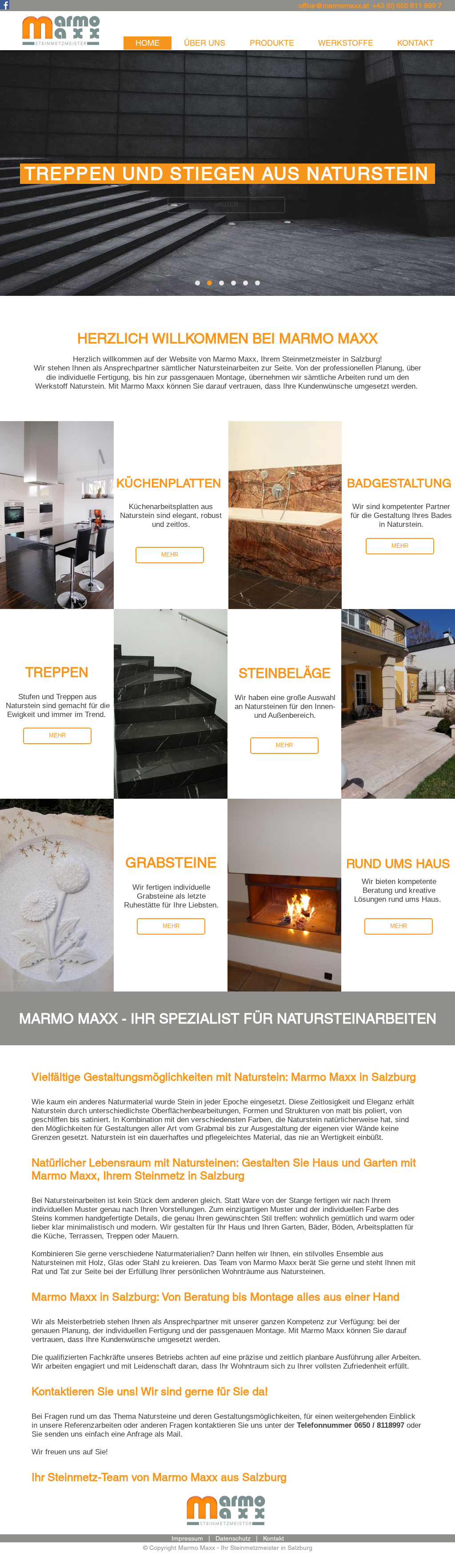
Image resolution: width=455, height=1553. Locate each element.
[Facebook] (4, 4)
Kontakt (273, 1538)
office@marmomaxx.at (334, 5)
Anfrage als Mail (153, 1434)
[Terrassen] (257, 283)
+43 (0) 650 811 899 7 (407, 5)
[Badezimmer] (233, 283)
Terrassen (85, 1236)
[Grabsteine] (245, 283)
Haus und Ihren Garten (266, 1227)
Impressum (187, 1538)
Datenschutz (233, 1538)
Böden (342, 1227)
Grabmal (210, 1128)
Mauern (164, 1236)
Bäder (317, 1227)
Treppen (119, 1236)
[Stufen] (209, 283)
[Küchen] (197, 283)
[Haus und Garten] (221, 283)
